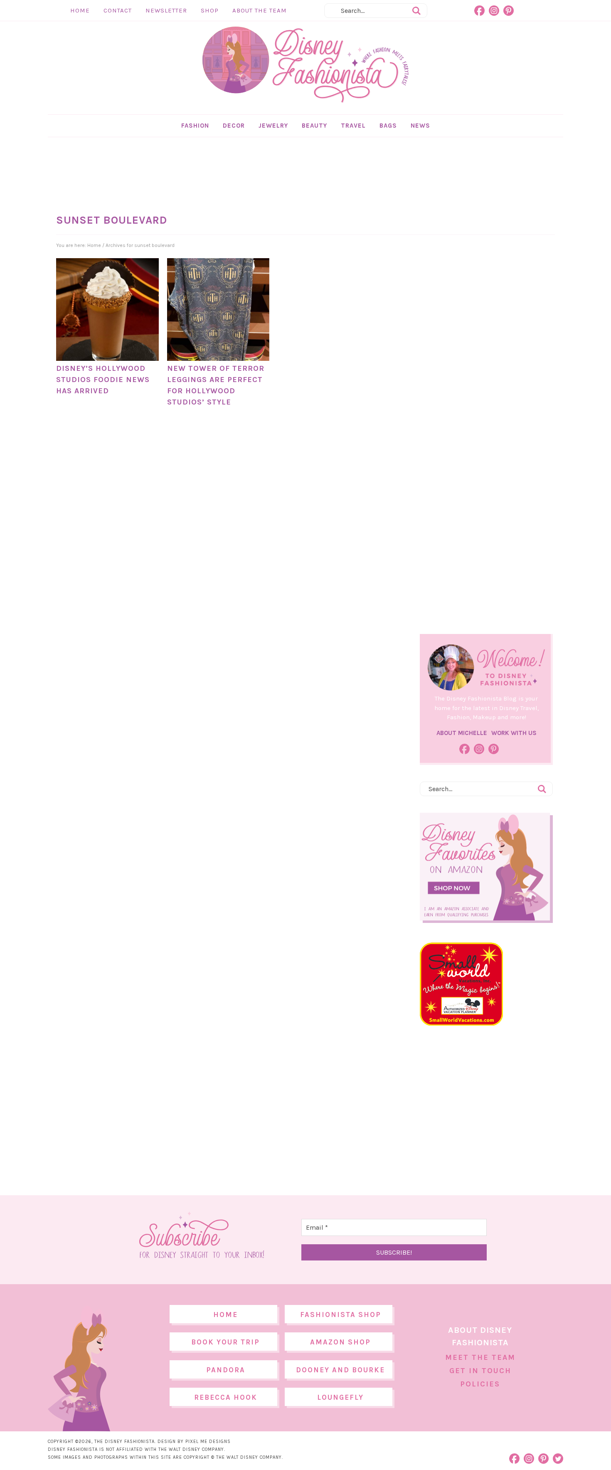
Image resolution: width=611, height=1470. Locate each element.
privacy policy (318, 804)
